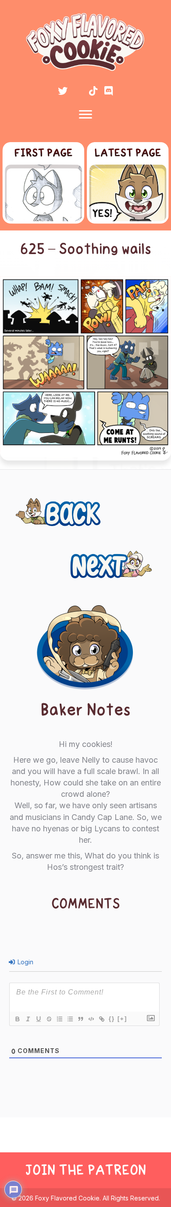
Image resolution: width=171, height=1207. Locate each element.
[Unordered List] (69, 1019)
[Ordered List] (59, 1019)
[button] (62, 91)
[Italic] (27, 1019)
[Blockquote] (80, 1019)
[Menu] (85, 114)
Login (24, 962)
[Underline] (38, 1019)
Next (144, 559)
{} (112, 1018)
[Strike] (48, 1019)
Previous (41, 507)
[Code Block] (91, 1019)
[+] (122, 1018)
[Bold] (17, 1019)
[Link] (101, 1019)
